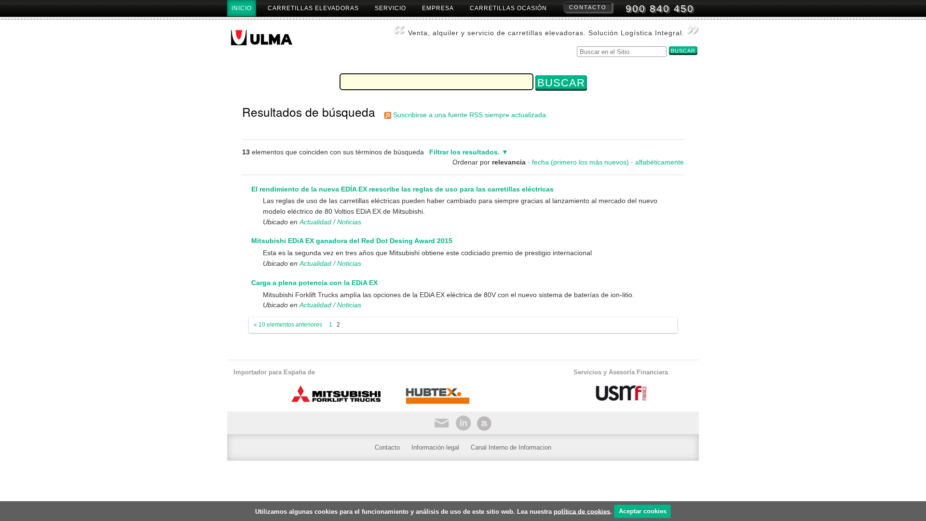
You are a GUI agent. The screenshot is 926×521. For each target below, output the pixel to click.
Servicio (390, 8)
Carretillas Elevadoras (313, 8)
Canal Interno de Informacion (511, 447)
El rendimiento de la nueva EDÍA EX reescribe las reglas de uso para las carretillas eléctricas (402, 189)
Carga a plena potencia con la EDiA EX (314, 283)
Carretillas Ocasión (508, 8)
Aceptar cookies (643, 511)
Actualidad (315, 222)
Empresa (438, 8)
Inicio (242, 8)
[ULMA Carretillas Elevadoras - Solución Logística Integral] (269, 40)
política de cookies (582, 511)
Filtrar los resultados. (464, 152)
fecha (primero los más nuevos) (580, 162)
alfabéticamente (659, 162)
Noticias (349, 222)
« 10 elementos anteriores (288, 325)
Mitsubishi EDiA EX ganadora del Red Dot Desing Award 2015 (351, 241)
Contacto (588, 7)
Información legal (435, 447)
